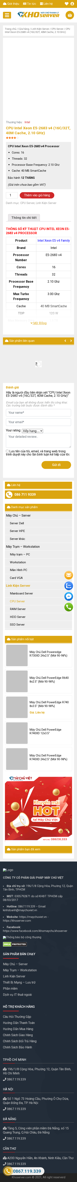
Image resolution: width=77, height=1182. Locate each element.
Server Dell (17, 523)
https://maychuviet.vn (33, 917)
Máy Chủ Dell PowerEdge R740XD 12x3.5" (45, 731)
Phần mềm (10, 988)
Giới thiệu (13, 3)
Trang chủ (10, 28)
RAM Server (18, 609)
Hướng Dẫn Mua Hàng (18, 1029)
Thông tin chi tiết (24, 218)
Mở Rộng (40, 323)
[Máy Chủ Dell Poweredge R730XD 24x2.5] (17, 655)
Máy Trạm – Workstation (23, 547)
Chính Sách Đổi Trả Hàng (20, 1041)
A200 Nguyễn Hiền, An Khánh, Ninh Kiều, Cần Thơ (40, 1158)
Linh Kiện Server (40, 28)
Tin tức (31, 3)
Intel (27, 122)
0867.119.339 (26, 906)
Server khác (17, 539)
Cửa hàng (23, 28)
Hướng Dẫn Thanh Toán (19, 1023)
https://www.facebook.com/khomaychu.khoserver (35, 931)
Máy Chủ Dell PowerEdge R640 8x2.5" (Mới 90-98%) (49, 679)
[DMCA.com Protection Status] (38, 944)
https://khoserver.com (17, 920)
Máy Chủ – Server (18, 515)
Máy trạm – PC (20, 554)
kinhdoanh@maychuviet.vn (20, 910)
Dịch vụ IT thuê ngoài (17, 995)
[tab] (24, 217)
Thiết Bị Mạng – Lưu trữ (19, 982)
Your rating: (13, 430)
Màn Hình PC (18, 570)
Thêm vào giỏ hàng (37, 195)
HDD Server (17, 617)
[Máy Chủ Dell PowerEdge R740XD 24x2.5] (17, 759)
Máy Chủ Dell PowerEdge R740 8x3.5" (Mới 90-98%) (49, 704)
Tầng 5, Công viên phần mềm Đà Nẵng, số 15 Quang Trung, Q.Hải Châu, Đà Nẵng (36, 1130)
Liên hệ (48, 3)
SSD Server (17, 624)
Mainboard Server (21, 593)
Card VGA (16, 578)
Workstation (18, 562)
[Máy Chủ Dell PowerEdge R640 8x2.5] (17, 681)
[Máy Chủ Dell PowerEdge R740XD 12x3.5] (17, 733)
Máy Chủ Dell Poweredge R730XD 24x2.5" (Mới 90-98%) (48, 654)
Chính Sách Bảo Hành (17, 1047)
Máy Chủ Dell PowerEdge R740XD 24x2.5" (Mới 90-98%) (48, 757)
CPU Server (57, 28)
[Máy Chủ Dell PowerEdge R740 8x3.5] (17, 707)
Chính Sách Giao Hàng (18, 1035)
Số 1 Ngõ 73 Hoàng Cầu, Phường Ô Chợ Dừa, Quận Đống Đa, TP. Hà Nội (36, 1101)
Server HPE (17, 531)
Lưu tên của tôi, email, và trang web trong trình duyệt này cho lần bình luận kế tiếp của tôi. (38, 452)
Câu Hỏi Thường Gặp (17, 1017)
